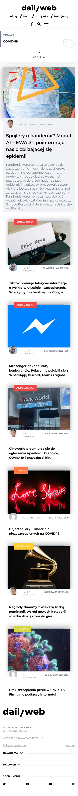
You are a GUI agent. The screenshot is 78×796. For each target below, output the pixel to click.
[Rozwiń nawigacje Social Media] (24, 776)
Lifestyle (22, 628)
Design (21, 470)
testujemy (61, 16)
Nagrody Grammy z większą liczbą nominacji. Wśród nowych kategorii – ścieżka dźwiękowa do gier (38, 611)
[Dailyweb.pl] (39, 9)
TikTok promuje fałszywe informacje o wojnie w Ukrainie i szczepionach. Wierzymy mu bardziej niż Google (38, 287)
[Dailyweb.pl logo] (39, 713)
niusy (13, 16)
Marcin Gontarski (28, 124)
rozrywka (41, 16)
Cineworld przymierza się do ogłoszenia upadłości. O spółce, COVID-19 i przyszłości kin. (34, 453)
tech (26, 16)
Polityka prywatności (15, 745)
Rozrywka (23, 546)
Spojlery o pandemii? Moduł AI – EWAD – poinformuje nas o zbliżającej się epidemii (38, 146)
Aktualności (25, 222)
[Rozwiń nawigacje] (21, 752)
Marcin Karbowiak (29, 269)
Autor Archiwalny (33, 518)
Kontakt (70, 745)
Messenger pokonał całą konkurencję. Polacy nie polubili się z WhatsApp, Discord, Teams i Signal (38, 370)
